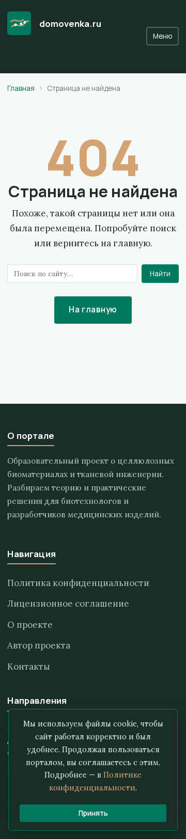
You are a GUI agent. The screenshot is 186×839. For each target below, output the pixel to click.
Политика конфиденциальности (78, 583)
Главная (21, 88)
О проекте (30, 624)
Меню (162, 36)
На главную (93, 309)
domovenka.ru (70, 23)
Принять (93, 813)
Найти (160, 273)
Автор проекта (38, 645)
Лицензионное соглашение (68, 603)
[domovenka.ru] (19, 23)
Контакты (28, 666)
